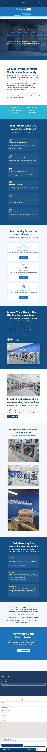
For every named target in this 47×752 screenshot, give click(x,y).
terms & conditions (24, 749)
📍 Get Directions (13, 416)
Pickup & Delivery (23, 710)
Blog (23, 718)
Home (3, 17)
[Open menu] (32, 14)
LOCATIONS (27, 14)
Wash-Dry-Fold (23, 707)
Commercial (23, 713)
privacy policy (17, 749)
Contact (23, 720)
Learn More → (23, 257)
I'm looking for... (4, 681)
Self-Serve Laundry (23, 705)
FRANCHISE (18, 14)
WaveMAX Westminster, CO (11, 17)
